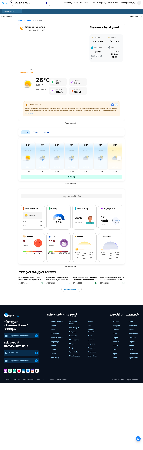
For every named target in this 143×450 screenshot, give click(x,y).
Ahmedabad (133, 334)
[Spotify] (10, 371)
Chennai (116, 330)
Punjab (72, 348)
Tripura (53, 354)
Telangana (92, 352)
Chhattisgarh (74, 328)
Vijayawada (133, 358)
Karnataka (73, 336)
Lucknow (132, 338)
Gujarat (53, 325)
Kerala (90, 336)
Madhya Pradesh (57, 338)
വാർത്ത (76, 3)
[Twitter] (37, 371)
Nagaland (91, 344)
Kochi (115, 358)
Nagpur (132, 342)
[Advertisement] (53, 50)
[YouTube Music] (19, 371)
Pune (115, 334)
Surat (131, 350)
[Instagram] (32, 371)
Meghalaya (55, 342)
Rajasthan (91, 348)
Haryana (72, 332)
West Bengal (55, 358)
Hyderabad (133, 325)
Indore (115, 346)
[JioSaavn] (14, 371)
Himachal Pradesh (91, 331)
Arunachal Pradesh (73, 323)
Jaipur (115, 338)
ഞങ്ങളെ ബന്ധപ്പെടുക (128, 3)
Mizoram (72, 344)
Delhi (131, 321)
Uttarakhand (92, 356)
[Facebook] (28, 371)
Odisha (53, 346)
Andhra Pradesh (57, 321)
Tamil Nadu (73, 352)
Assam (90, 321)
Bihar (20, 21)
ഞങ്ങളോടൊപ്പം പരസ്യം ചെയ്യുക (108, 3)
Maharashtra (74, 340)
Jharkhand (55, 334)
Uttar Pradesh (74, 356)
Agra (115, 354)
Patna (115, 350)
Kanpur (116, 342)
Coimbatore (133, 354)
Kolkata (131, 330)
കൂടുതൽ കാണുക (71, 289)
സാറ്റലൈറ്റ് (83, 3)
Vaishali (29, 21)
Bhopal (131, 346)
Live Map (92, 3)
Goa (89, 325)
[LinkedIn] (23, 371)
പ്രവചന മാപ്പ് (67, 3)
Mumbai (116, 321)
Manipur (91, 340)
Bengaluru (117, 325)
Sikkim (53, 350)
